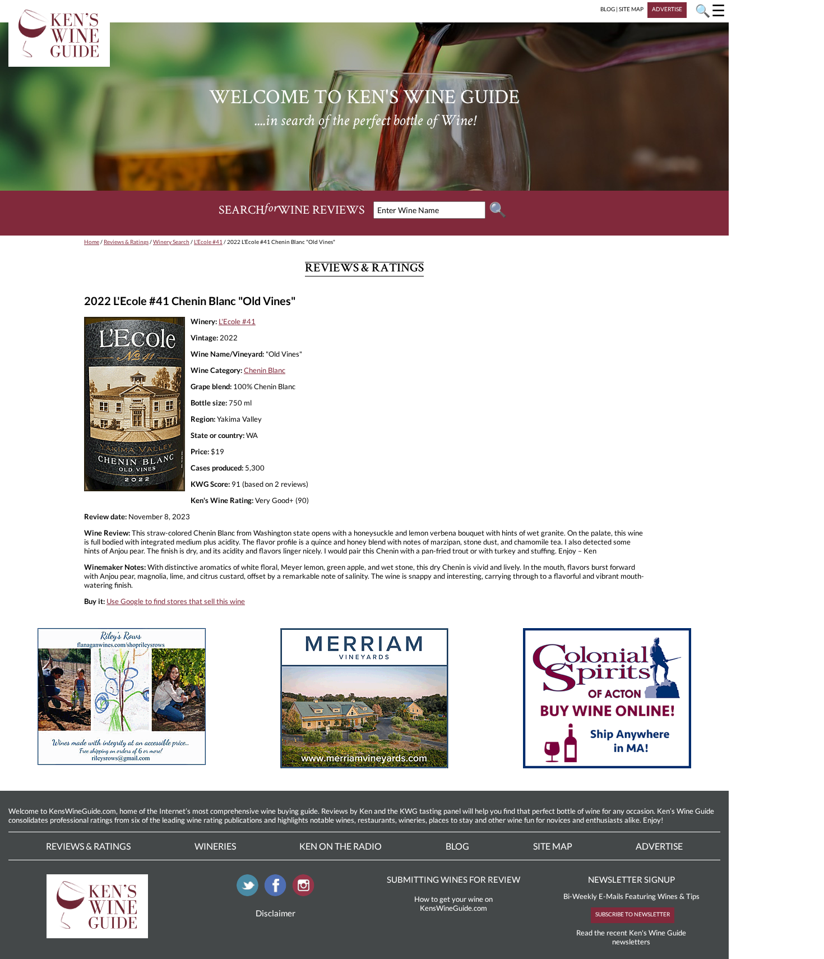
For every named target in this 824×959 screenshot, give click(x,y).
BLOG (607, 9)
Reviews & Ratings (126, 241)
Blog (457, 846)
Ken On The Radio (340, 846)
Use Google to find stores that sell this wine (176, 601)
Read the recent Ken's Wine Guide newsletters (631, 937)
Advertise (659, 846)
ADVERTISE (667, 9)
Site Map (552, 846)
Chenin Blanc (264, 370)
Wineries (215, 846)
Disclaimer (275, 913)
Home (91, 241)
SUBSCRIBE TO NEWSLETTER (632, 914)
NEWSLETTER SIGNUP (631, 879)
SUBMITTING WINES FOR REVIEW (453, 879)
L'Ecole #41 (208, 241)
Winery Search (171, 241)
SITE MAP (631, 9)
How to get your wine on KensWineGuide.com (453, 903)
